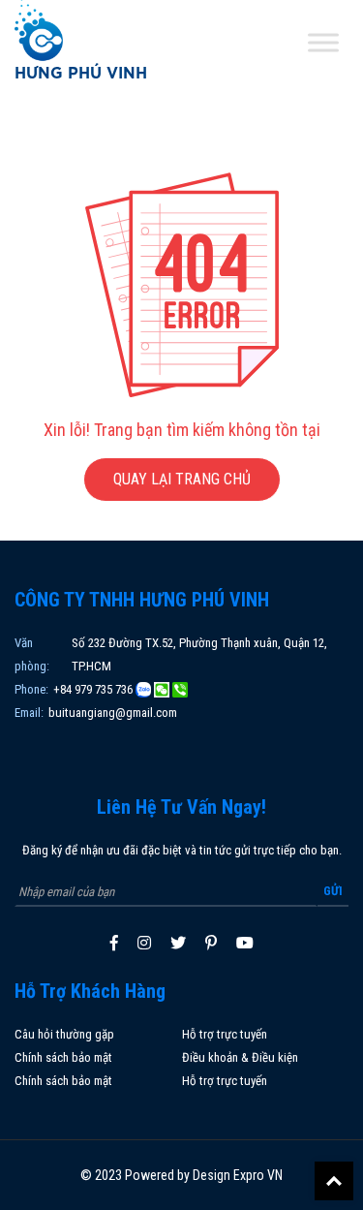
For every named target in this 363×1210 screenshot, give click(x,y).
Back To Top (334, 1181)
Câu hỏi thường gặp (64, 1034)
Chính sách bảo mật (63, 1057)
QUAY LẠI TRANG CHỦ (182, 479)
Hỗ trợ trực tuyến (224, 1034)
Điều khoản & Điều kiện (240, 1057)
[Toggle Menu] (323, 43)
